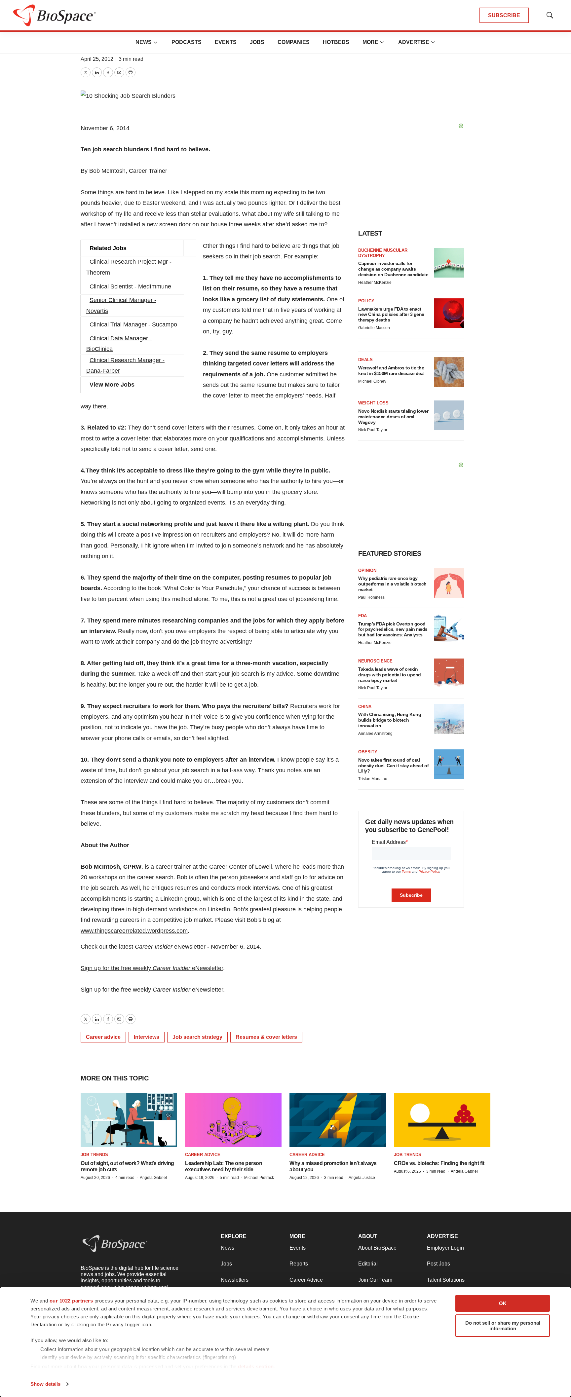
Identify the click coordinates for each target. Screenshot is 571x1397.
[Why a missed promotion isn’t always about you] (337, 1120)
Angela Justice (362, 1177)
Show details (45, 1384)
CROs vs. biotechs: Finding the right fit (439, 1163)
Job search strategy (197, 1037)
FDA (362, 615)
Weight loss (373, 402)
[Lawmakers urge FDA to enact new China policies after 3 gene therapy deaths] (449, 313)
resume (247, 288)
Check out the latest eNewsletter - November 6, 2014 (170, 946)
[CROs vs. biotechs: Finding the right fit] (442, 1120)
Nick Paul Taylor (372, 430)
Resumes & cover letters (266, 1037)
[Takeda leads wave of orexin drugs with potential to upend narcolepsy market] (449, 673)
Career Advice (202, 1154)
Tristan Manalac (372, 778)
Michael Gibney (372, 381)
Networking (95, 502)
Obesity (367, 751)
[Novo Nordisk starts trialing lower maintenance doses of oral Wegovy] (449, 415)
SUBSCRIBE (504, 15)
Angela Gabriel (153, 1177)
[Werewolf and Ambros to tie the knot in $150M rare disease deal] (449, 372)
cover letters (270, 363)
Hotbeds (336, 42)
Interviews (146, 1037)
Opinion (367, 570)
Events (226, 42)
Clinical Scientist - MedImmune (130, 286)
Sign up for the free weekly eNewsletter (152, 968)
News (143, 42)
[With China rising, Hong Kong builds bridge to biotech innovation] (449, 719)
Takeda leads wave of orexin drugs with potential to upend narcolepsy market (389, 674)
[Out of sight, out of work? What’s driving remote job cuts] (129, 1120)
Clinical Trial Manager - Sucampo (133, 324)
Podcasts (186, 42)
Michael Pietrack (259, 1177)
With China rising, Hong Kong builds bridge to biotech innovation (389, 720)
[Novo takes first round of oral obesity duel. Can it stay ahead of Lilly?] (449, 764)
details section (256, 1366)
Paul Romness (371, 597)
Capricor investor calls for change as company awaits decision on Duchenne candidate (393, 269)
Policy (366, 300)
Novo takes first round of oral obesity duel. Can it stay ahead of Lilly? (393, 765)
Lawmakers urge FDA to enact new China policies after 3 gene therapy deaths (391, 314)
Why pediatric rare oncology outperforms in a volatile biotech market (392, 584)
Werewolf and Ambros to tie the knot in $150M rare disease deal (391, 370)
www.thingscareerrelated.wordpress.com (134, 930)
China (364, 706)
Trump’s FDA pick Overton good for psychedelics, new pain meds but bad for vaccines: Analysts (393, 629)
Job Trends (94, 1154)
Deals (365, 359)
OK (503, 1303)
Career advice (103, 1037)
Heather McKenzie (375, 282)
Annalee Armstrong (375, 733)
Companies (294, 42)
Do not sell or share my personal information (502, 1325)
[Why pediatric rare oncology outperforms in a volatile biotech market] (449, 583)
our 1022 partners (71, 1300)
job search (267, 256)
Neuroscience (375, 661)
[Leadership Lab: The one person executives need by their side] (233, 1120)
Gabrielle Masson (374, 327)
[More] (155, 42)
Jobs (257, 42)
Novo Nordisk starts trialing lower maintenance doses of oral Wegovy (393, 416)
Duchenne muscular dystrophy (382, 253)
